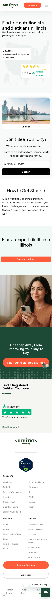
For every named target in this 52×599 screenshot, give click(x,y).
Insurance (32, 534)
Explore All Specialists (12, 512)
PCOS (31, 497)
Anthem (6, 529)
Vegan (31, 507)
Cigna (5, 539)
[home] (10, 5)
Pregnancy (33, 487)
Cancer (32, 502)
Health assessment (36, 529)
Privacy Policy (24, 591)
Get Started (32, 5)
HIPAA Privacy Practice (40, 591)
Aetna (5, 525)
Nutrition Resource (35, 525)
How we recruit (34, 547)
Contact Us (26, 575)
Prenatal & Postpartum (13, 492)
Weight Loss (8, 482)
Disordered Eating (10, 507)
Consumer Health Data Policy (37, 541)
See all (6, 549)
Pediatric (7, 487)
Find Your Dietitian (26, 565)
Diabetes (7, 497)
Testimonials (33, 552)
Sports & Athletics (36, 482)
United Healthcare (10, 544)
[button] (46, 5)
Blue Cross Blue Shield (12, 534)
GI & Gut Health (9, 502)
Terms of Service (9, 591)
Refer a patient (34, 557)
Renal (31, 492)
